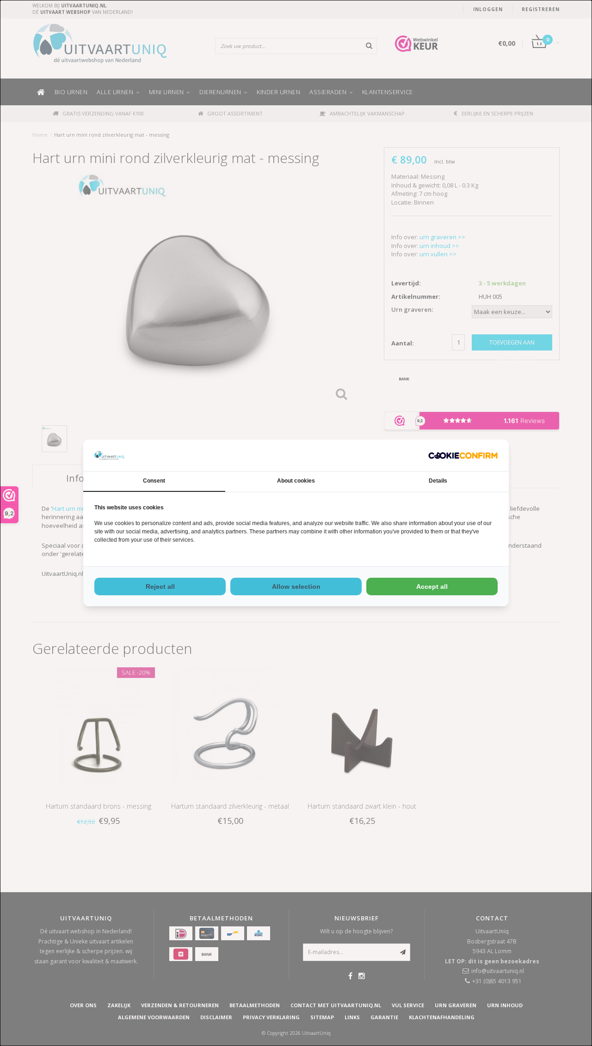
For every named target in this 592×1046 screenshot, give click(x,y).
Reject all (160, 586)
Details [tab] (438, 481)
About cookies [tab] (296, 481)
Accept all (432, 586)
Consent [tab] (154, 481)
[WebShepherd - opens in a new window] (463, 455)
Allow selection (296, 586)
